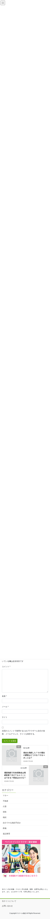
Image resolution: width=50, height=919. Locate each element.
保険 (4, 812)
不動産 (5, 801)
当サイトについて (9, 901)
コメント (6, 666)
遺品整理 (6, 834)
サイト (4, 717)
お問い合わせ (7, 906)
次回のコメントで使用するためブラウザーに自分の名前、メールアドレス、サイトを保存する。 (23, 732)
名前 (4, 696)
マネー (5, 795)
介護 (4, 806)
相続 (4, 817)
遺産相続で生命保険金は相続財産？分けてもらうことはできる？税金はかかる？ (15, 775)
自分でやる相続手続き (12, 823)
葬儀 (4, 828)
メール (5, 707)
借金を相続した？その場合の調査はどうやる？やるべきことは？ (34, 755)
